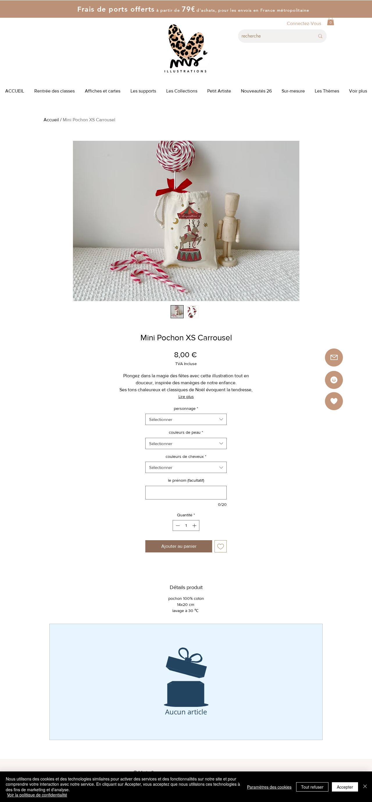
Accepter (345, 787)
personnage (186, 408)
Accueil (51, 119)
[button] (330, 21)
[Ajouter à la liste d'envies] (220, 546)
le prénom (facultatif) (186, 480)
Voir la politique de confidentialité (37, 795)
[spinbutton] (186, 525)
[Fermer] (365, 786)
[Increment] (194, 525)
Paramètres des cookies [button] (269, 787)
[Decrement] (177, 525)
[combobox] (186, 419)
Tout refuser (312, 787)
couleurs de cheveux (186, 456)
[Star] (334, 380)
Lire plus (186, 396)
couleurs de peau (186, 432)
